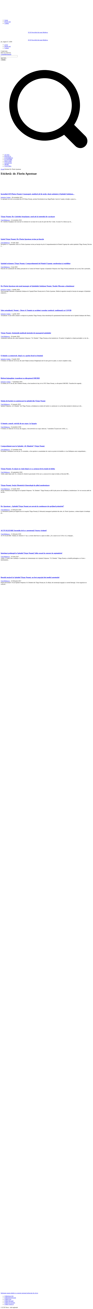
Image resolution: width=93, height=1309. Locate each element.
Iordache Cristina (6, 197)
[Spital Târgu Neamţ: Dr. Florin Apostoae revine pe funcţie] (7, 235)
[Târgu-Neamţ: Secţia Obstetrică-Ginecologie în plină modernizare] (7, 482)
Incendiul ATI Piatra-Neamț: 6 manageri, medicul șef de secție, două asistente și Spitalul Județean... (37, 194)
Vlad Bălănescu (5, 220)
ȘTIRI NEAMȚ (9, 1301)
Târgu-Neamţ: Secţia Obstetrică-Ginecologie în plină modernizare (25, 485)
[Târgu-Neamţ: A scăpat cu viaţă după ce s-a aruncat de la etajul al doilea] (7, 465)
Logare (3, 54)
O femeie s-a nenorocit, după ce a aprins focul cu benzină (22, 356)
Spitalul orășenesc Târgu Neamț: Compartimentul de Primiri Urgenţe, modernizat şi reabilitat (35, 263)
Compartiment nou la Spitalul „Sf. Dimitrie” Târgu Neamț (23, 446)
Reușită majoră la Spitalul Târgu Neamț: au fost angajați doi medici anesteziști (30, 577)
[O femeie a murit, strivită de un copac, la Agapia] (7, 420)
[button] (46, 151)
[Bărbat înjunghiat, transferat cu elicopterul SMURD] (7, 374)
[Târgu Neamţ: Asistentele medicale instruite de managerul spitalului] (7, 329)
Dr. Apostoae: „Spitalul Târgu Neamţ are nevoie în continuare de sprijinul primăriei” (32, 506)
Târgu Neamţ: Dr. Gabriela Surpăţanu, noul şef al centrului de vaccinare (28, 217)
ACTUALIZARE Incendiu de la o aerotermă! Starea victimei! (24, 530)
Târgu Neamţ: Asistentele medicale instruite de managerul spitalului (26, 333)
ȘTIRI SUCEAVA (9, 1302)
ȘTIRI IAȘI (7, 1299)
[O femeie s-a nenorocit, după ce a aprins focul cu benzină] (7, 352)
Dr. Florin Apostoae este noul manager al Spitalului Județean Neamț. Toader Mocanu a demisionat (37, 286)
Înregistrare (8, 54)
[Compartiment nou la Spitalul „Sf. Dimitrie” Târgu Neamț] (7, 442)
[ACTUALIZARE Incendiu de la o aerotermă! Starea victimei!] (6, 527)
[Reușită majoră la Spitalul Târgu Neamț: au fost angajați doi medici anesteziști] (7, 574)
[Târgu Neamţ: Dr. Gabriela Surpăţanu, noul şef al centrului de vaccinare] (7, 213)
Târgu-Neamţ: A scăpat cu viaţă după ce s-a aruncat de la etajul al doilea (28, 469)
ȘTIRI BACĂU (9, 1296)
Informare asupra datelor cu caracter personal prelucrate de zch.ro (19, 1293)
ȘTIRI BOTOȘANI (10, 1298)
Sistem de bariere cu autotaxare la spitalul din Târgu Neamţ (23, 401)
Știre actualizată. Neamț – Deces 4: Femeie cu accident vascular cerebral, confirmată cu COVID (36, 310)
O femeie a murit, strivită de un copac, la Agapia (19, 423)
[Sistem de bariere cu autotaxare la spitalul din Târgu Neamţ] (7, 397)
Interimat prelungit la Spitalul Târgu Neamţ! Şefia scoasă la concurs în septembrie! (31, 553)
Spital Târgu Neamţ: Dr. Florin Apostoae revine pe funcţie (22, 239)
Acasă (2, 169)
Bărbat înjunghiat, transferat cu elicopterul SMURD (20, 378)
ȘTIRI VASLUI (9, 1304)
